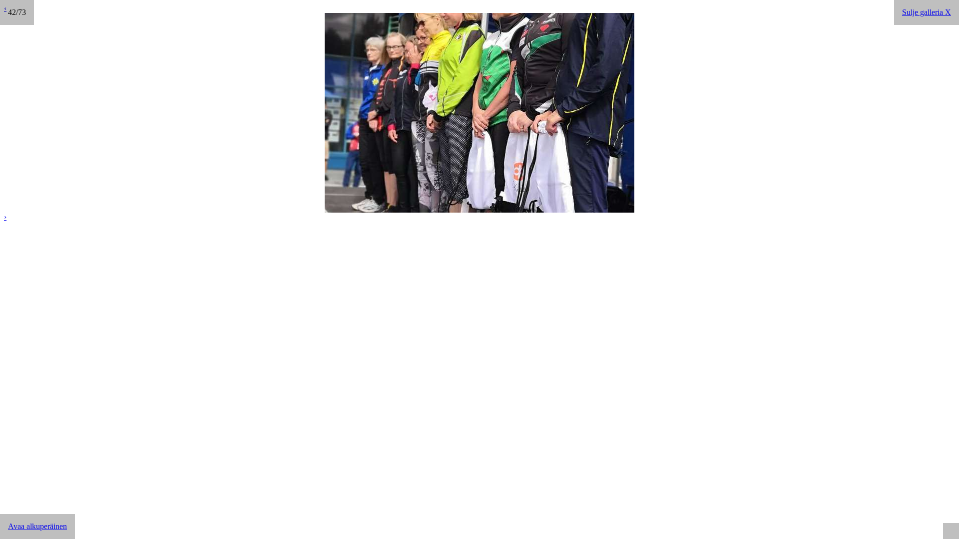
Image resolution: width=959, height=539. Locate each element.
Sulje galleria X (926, 12)
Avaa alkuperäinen (37, 526)
